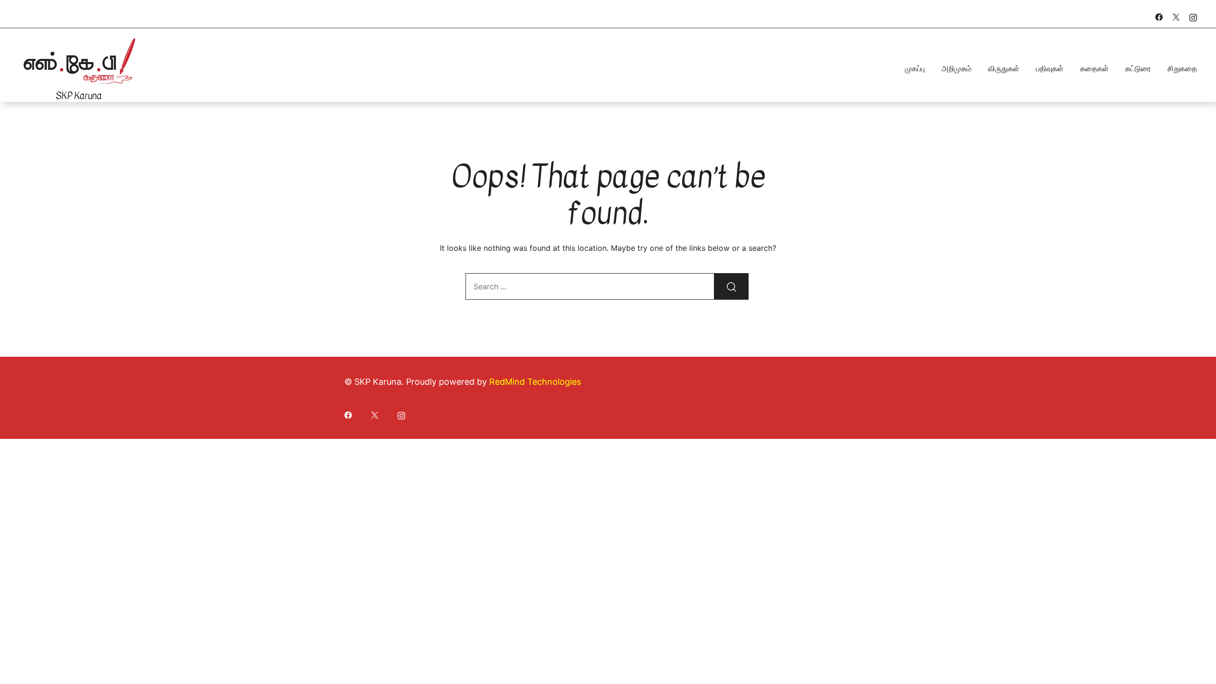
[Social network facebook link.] (1159, 16)
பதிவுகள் (1050, 68)
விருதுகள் (1003, 68)
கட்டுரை (1138, 68)
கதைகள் (1094, 68)
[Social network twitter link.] (1176, 16)
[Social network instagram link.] (1193, 16)
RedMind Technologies (535, 382)
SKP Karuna (79, 96)
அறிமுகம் (956, 68)
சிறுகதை (1182, 68)
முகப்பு (915, 68)
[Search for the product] (731, 286)
